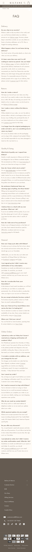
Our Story (7, 493)
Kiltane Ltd (10, 545)
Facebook (6, 259)
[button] (4, 3)
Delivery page (10, 64)
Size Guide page (10, 170)
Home (4, 8)
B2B (5, 489)
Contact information (21, 548)
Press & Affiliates (9, 501)
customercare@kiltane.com (11, 273)
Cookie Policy (8, 510)
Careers (6, 506)
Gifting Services (8, 497)
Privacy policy (25, 545)
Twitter (19, 259)
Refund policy (17, 545)
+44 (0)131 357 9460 (13, 520)
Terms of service (11, 548)
